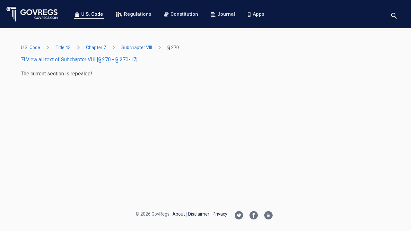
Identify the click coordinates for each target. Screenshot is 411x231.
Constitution (184, 14)
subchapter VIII (136, 47)
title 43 (63, 47)
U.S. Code (92, 14)
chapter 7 (96, 47)
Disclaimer (198, 214)
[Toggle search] (394, 14)
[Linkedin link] (268, 216)
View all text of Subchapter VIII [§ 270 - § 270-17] (81, 59)
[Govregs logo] (32, 14)
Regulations (137, 14)
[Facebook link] (253, 216)
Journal (226, 14)
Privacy (220, 214)
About (178, 214)
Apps (258, 14)
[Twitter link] (239, 216)
